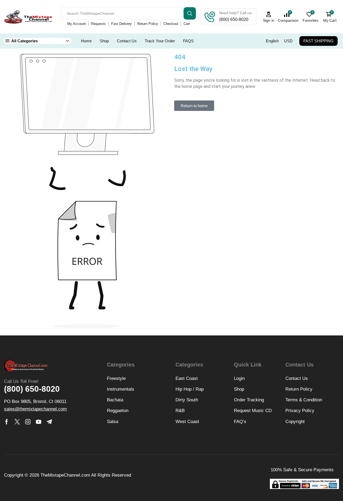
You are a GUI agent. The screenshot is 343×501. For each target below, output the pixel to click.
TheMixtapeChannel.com (65, 475)
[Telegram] (49, 421)
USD (288, 41)
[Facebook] (6, 421)
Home (86, 41)
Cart (187, 24)
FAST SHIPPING (318, 41)
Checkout (170, 24)
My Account (76, 24)
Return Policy (147, 24)
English (272, 41)
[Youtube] (38, 421)
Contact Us (127, 41)
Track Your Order (160, 41)
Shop (104, 41)
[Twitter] (17, 421)
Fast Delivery (121, 24)
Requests (98, 24)
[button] (194, 105)
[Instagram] (28, 421)
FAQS (188, 41)
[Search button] (190, 13)
